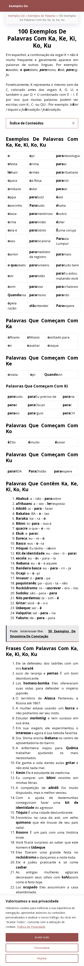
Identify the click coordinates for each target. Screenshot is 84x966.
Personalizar (42, 948)
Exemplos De (16, 16)
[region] (42, 930)
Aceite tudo (42, 937)
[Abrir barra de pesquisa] (78, 6)
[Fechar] (80, 898)
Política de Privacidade (31, 927)
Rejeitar (42, 958)
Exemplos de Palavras (41, 16)
